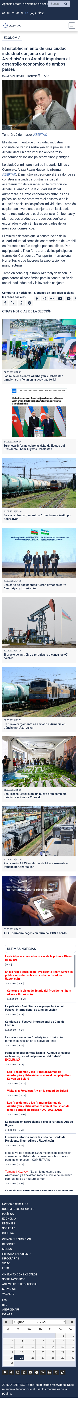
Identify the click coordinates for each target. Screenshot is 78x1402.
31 (11, 1363)
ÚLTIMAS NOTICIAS (21, 949)
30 (72, 1357)
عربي (33, 13)
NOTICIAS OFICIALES (15, 1204)
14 (53, 1346)
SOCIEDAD (8, 1228)
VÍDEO (6, 1263)
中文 (41, 13)
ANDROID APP (11, 1309)
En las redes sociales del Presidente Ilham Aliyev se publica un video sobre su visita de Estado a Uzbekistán (39, 975)
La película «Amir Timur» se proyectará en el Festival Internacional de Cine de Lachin (34, 1008)
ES (26, 13)
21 (53, 1352)
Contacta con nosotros (19, 1274)
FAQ (4, 1300)
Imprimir (32, 76)
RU (8, 13)
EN (13, 13)
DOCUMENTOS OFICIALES (18, 1209)
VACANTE (8, 1293)
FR (22, 13)
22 (62, 1352)
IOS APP (7, 1314)
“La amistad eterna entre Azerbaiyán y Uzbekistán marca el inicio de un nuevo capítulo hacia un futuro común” (38, 1175)
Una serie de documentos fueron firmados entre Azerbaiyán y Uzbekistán (35, 586)
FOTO (5, 1268)
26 (32, 1357)
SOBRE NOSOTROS (13, 1279)
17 (11, 1352)
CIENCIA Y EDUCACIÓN (16, 1239)
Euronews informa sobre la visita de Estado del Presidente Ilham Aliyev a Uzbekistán (34, 447)
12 (32, 1346)
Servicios (9, 1289)
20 (43, 1352)
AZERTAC (40, 135)
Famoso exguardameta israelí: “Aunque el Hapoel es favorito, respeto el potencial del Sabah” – (37, 1056)
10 (11, 1346)
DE (17, 13)
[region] (40, 1073)
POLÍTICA (8, 1214)
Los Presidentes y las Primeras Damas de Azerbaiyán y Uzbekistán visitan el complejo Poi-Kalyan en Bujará (39, 1075)
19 (32, 1352)
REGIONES (8, 1223)
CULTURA (8, 1233)
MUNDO (7, 1249)
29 (62, 1357)
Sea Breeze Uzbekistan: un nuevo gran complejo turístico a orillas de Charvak (35, 795)
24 (11, 1357)
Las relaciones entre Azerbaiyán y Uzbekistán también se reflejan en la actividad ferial (33, 377)
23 (72, 1352)
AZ (3, 13)
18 (21, 1352)
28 (53, 1357)
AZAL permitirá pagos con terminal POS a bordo (35, 933)
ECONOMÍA (12, 38)
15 (62, 1346)
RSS (4, 1304)
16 (72, 1346)
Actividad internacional (20, 1284)
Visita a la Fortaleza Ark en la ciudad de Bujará (37, 1090)
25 (21, 1357)
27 (43, 1357)
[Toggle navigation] (70, 26)
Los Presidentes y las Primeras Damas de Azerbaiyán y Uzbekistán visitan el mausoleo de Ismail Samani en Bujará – (38, 1106)
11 (21, 1346)
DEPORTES (8, 1244)
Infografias (10, 1258)
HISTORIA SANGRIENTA (16, 1253)
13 (43, 1346)
